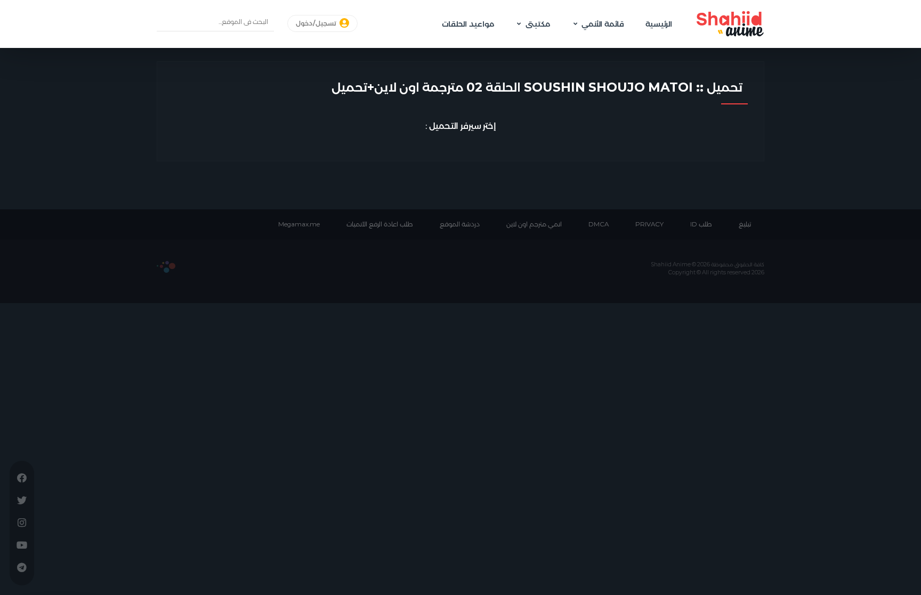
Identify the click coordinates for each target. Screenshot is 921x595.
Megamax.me (299, 224)
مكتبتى (538, 24)
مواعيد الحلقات (468, 24)
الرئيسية (658, 24)
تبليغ (745, 224)
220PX (166, 267)
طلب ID (701, 224)
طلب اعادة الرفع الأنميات (379, 224)
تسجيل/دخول (317, 23)
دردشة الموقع (460, 224)
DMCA (598, 224)
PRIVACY (649, 224)
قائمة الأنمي (602, 24)
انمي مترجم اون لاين (534, 224)
